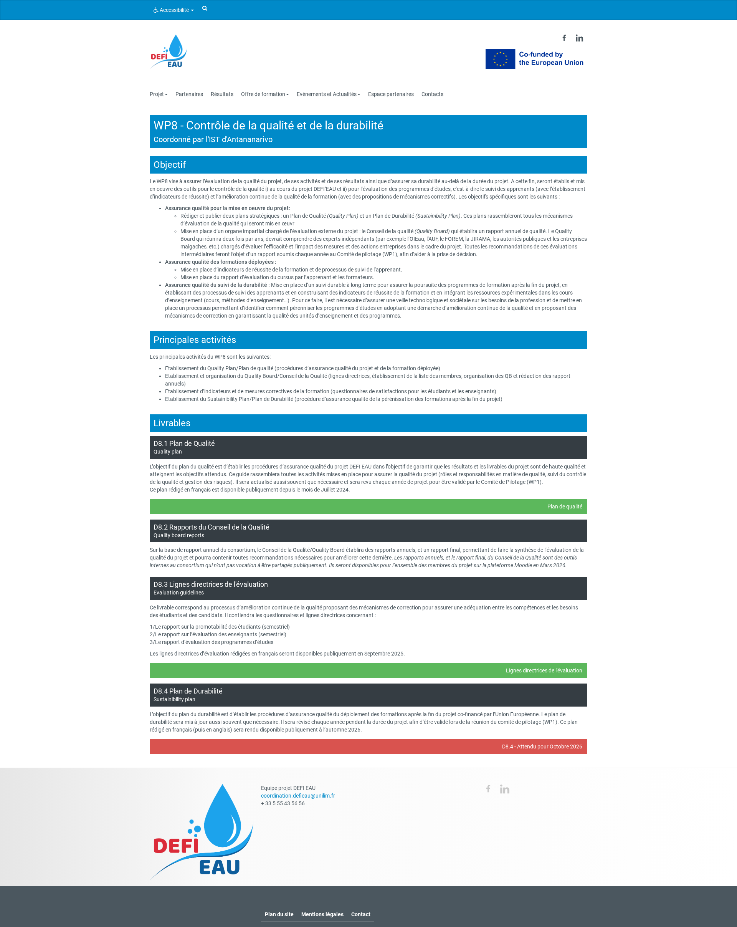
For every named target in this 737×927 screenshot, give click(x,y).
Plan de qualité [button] (564, 506)
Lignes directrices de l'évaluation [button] (544, 670)
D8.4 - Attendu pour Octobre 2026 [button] (542, 746)
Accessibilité (174, 10)
